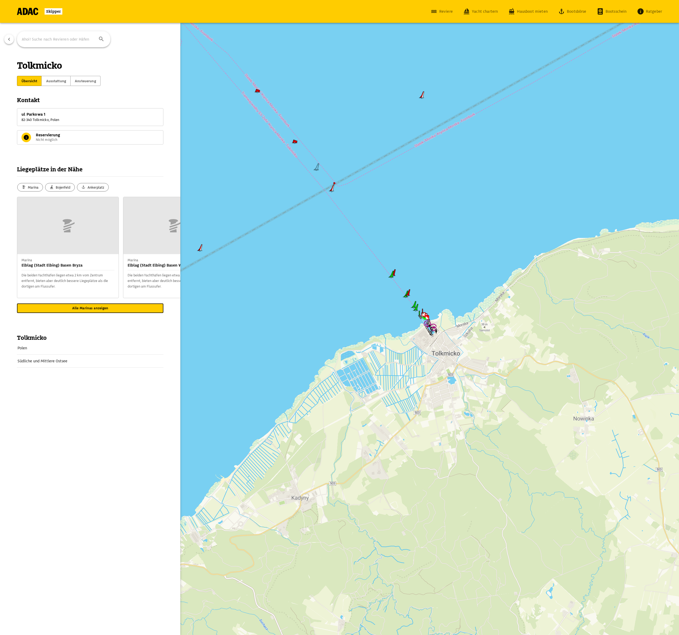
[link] (90, 348)
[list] (90, 355)
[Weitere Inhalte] (169, 247)
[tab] (29, 81)
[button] (101, 39)
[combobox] (63, 39)
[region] (339, 317)
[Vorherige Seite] (9, 39)
